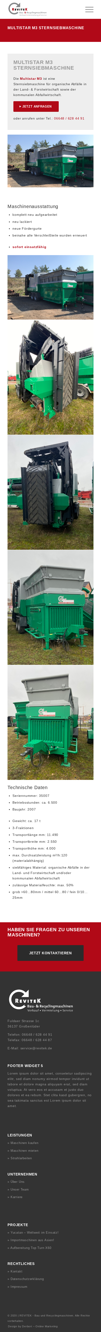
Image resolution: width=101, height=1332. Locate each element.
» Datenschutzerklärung (26, 1279)
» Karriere (15, 1197)
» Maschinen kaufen (23, 1143)
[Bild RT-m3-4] (51, 492)
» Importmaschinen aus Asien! (31, 1240)
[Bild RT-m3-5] (51, 607)
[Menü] (87, 9)
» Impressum (17, 1286)
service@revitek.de (36, 1048)
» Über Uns (16, 1182)
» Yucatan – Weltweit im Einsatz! (33, 1232)
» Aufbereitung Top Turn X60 (29, 1248)
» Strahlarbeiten (20, 1158)
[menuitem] (87, 9)
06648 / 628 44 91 (69, 118)
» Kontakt (15, 1271)
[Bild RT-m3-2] (51, 287)
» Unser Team (18, 1189)
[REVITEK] (42, 9)
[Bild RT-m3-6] (51, 722)
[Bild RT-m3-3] (51, 377)
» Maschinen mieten (23, 1150)
